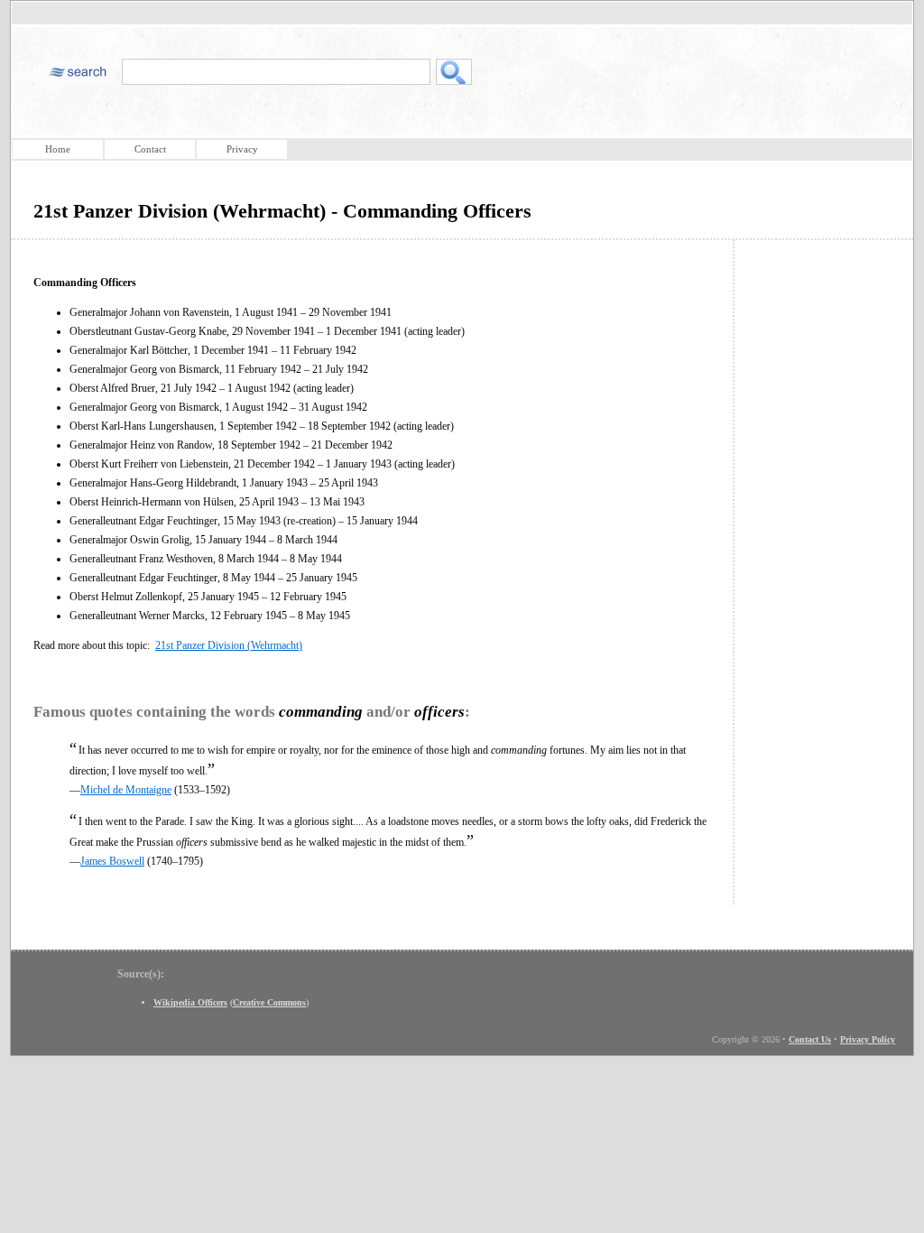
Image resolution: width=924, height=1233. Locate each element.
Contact (150, 149)
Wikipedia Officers (190, 1002)
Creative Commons (269, 1002)
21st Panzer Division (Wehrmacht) (228, 645)
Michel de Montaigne (125, 789)
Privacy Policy (867, 1039)
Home (57, 149)
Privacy (242, 149)
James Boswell (112, 861)
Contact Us (810, 1039)
